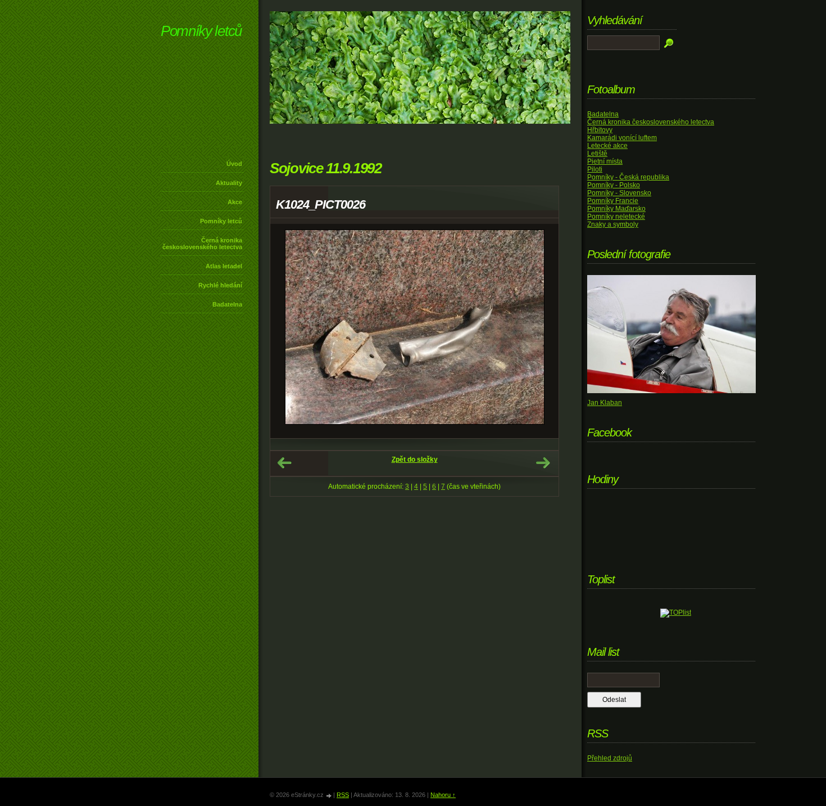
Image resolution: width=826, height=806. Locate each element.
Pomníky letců (201, 30)
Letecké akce (607, 146)
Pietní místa (605, 161)
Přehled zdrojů (609, 758)
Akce (235, 202)
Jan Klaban (604, 403)
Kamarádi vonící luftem (622, 138)
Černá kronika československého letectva (202, 243)
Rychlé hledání (220, 285)
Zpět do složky (415, 459)
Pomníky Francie (612, 201)
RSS (343, 794)
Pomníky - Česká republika (628, 177)
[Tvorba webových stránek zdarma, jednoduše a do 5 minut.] (329, 795)
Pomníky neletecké (616, 216)
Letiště (597, 153)
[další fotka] (540, 331)
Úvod (234, 163)
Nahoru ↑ (443, 794)
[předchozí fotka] (288, 331)
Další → (542, 462)
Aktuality (229, 182)
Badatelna (227, 304)
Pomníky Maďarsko (616, 209)
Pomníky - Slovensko (619, 193)
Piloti (594, 169)
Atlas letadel (224, 266)
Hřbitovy (599, 130)
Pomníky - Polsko (613, 185)
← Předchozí (284, 462)
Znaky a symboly (612, 224)
